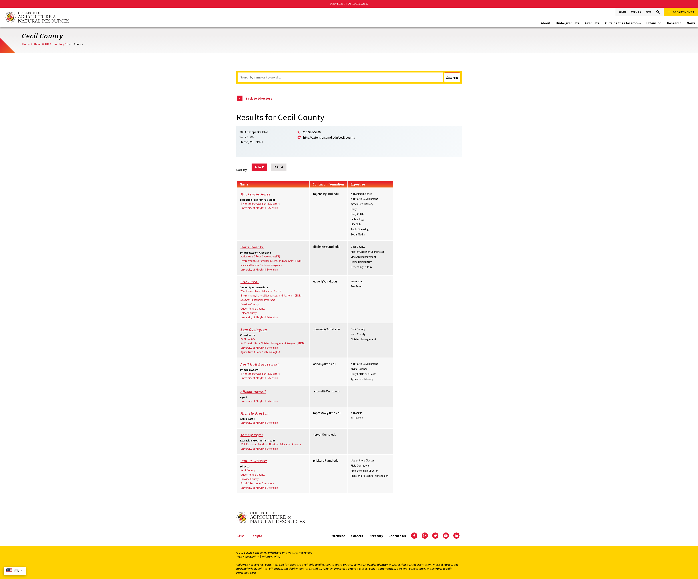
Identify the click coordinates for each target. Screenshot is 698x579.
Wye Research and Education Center (261, 291)
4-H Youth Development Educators (260, 203)
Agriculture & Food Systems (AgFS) (260, 256)
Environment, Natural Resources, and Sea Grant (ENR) (271, 261)
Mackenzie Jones (255, 194)
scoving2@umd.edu (326, 329)
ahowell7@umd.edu (326, 391)
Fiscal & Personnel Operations (257, 483)
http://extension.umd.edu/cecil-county (329, 137)
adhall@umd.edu (324, 364)
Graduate (592, 23)
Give (648, 12)
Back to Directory (259, 98)
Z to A (278, 167)
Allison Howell (253, 391)
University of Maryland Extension (259, 208)
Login (257, 536)
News (691, 23)
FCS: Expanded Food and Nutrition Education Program (271, 444)
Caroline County (249, 304)
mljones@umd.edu (326, 194)
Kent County (247, 339)
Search (452, 77)
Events (636, 12)
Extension (653, 23)
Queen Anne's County (252, 308)
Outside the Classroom (623, 23)
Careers (357, 536)
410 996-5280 (311, 132)
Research (674, 23)
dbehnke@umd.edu (326, 247)
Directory (58, 44)
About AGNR (41, 44)
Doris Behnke (252, 247)
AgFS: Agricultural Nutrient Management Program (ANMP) (272, 343)
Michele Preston (254, 413)
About (545, 23)
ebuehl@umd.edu (325, 281)
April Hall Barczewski (259, 364)
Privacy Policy (271, 556)
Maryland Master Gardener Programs (261, 265)
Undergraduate (567, 23)
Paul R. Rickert (253, 461)
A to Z (259, 167)
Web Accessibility (248, 556)
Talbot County (248, 313)
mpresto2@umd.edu (327, 413)
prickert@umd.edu (325, 460)
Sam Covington (253, 329)
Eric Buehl (249, 281)
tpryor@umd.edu (324, 434)
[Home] (37, 17)
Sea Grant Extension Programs (257, 300)
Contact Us (397, 536)
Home (623, 12)
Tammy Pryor (251, 435)
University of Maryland (349, 3)
